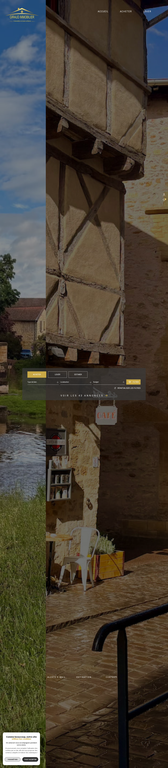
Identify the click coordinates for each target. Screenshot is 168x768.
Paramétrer (12, 759)
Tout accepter (30, 759)
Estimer (78, 374)
